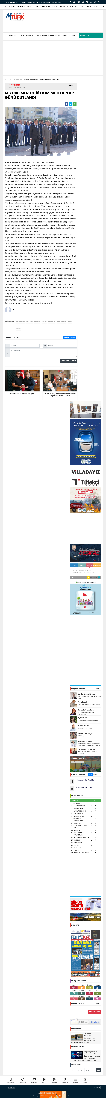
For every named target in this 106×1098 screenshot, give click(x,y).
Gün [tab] (90, 775)
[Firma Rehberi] (83, 2)
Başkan (37, 321)
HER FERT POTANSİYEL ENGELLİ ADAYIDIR (87, 753)
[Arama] (74, 2)
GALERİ (88, 7)
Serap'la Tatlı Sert (86, 710)
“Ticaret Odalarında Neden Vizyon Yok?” (89, 697)
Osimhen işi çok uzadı (85, 728)
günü (70, 321)
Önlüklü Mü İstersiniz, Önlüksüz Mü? (89, 704)
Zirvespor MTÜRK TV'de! (81, 788)
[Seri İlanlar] (87, 2)
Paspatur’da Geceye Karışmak (88, 720)
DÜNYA (62, 7)
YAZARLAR (79, 7)
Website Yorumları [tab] (69, 337)
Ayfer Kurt (82, 718)
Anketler (65, 1083)
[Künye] (95, 2)
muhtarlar (61, 321)
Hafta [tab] (95, 775)
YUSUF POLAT (83, 726)
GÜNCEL (11, 7)
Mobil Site (10, 1083)
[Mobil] (70, 2)
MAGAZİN (46, 7)
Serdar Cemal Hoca (86, 694)
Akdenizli (16, 162)
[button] (102, 7)
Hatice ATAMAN (85, 741)
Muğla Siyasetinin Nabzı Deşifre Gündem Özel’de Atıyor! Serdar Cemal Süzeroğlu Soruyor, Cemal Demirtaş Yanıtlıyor (85, 1056)
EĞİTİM (54, 7)
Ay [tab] (99, 775)
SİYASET (30, 7)
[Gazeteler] (91, 2)
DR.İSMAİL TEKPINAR (86, 749)
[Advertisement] (63, 26)
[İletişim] (79, 2)
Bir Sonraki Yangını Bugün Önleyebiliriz (86, 713)
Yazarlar (54, 1083)
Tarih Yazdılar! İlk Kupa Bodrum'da (34, 2)
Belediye (29, 321)
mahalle (24, 169)
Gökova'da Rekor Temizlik (83, 781)
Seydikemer (20, 321)
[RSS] (99, 2)
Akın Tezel (82, 702)
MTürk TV (97, 1088)
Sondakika (22, 1083)
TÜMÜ (97, 689)
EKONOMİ (21, 7)
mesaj (18, 328)
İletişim (75, 1083)
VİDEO (95, 7)
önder (44, 321)
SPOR (38, 7)
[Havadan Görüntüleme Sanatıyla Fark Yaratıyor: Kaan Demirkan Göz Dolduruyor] (77, 1037)
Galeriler (34, 1083)
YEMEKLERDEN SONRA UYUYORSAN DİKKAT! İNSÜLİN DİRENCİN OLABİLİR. (89, 745)
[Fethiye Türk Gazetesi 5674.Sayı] (85, 953)
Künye (85, 1083)
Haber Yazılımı (68, 1096)
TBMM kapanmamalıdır (85, 736)
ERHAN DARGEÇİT (85, 733)
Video (44, 1083)
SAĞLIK (70, 7)
